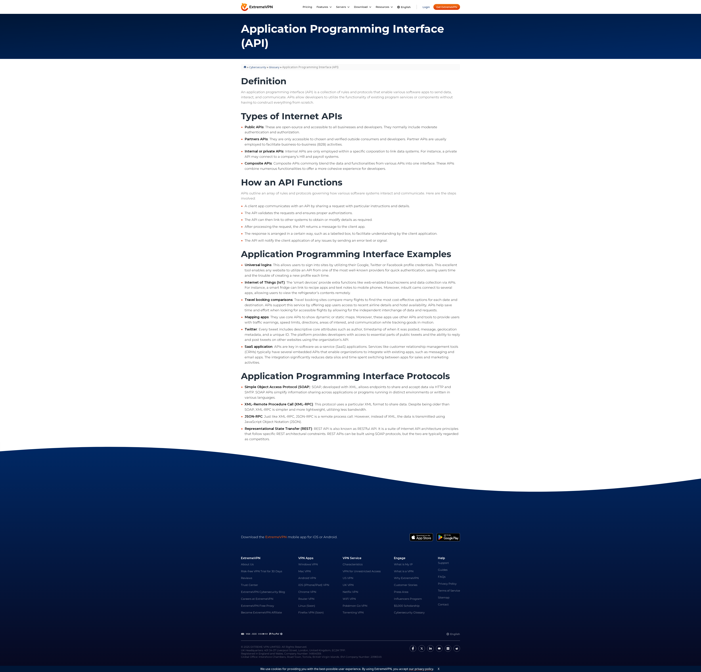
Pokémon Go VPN (355, 605)
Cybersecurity (257, 67)
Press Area (401, 592)
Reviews (246, 578)
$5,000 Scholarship (407, 605)
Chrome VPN (307, 592)
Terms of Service (449, 590)
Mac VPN (304, 571)
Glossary (274, 67)
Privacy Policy (447, 583)
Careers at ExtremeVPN (257, 599)
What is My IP (403, 564)
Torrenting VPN (353, 612)
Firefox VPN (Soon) (311, 612)
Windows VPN (308, 564)
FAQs (441, 576)
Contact (443, 604)
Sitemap (443, 597)
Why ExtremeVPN (406, 578)
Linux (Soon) (306, 605)
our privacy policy (421, 669)
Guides (442, 570)
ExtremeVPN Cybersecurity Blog (263, 592)
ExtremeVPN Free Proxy (257, 605)
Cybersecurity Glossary (409, 612)
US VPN (348, 578)
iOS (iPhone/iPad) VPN (313, 585)
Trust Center (249, 585)
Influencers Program (408, 599)
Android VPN (307, 578)
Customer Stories (405, 585)
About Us (247, 564)
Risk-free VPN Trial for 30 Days (261, 571)
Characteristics (353, 564)
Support (443, 563)
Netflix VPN (350, 592)
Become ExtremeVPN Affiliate (261, 612)
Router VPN (306, 599)
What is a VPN (403, 571)
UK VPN (348, 585)
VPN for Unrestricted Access (362, 571)
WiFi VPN (349, 599)
